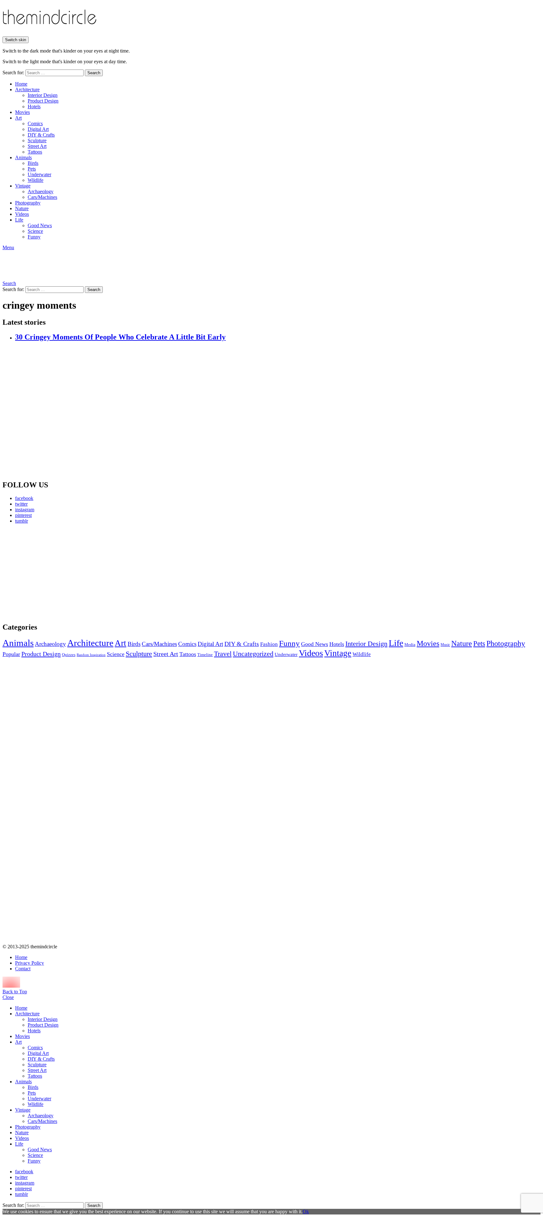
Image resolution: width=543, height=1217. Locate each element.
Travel (223, 654)
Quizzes (68, 654)
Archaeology (40, 191)
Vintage (22, 185)
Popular (11, 654)
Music (445, 644)
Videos (22, 214)
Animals (23, 157)
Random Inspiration (91, 655)
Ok (306, 1211)
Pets (32, 168)
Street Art (37, 146)
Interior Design (43, 95)
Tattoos (35, 151)
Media (409, 644)
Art (18, 118)
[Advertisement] (61, 573)
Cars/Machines (42, 197)
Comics (35, 123)
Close (8, 997)
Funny (34, 236)
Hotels (34, 106)
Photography (28, 202)
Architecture (27, 89)
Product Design (43, 101)
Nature (22, 208)
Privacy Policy (29, 963)
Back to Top (15, 991)
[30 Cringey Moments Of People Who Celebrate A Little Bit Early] (277, 411)
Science (35, 231)
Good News (40, 225)
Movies (22, 112)
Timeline (205, 655)
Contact (22, 968)
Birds (33, 163)
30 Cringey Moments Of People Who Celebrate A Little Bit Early (120, 337)
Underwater (39, 174)
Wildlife (35, 180)
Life (19, 219)
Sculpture (37, 140)
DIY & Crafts (41, 134)
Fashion (269, 644)
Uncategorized (253, 654)
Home (21, 84)
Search (93, 72)
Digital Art (38, 129)
